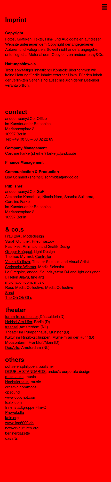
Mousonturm (16, 342)
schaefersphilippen (21, 366)
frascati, (12, 326)
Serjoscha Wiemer (20, 266)
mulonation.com (18, 282)
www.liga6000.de (19, 422)
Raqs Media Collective (24, 287)
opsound (12, 392)
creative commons (21, 386)
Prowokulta (14, 412)
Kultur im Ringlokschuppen (27, 337)
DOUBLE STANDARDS (25, 371)
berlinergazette (17, 433)
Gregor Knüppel (18, 251)
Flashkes (13, 246)
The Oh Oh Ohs (18, 297)
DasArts (12, 347)
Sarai (9, 292)
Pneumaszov (43, 241)
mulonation (14, 376)
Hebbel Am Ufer (18, 321)
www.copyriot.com (20, 397)
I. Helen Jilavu (17, 277)
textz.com (13, 402)
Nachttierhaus (17, 381)
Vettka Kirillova (17, 261)
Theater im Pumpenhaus (26, 331)
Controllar (43, 256)
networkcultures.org (21, 427)
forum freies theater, (22, 316)
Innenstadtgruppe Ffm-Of (26, 407)
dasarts (11, 438)
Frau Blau (13, 236)
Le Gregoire (15, 271)
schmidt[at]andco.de (61, 176)
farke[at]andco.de (61, 153)
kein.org (12, 417)
